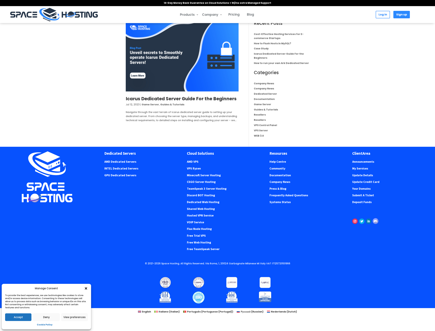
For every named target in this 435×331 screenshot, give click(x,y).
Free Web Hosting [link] (199, 242)
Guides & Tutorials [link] (172, 104)
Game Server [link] (150, 104)
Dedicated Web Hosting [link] (203, 202)
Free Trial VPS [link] (196, 236)
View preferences (74, 317)
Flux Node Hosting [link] (199, 229)
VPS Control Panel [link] (265, 125)
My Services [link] (360, 168)
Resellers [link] (260, 114)
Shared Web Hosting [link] (201, 209)
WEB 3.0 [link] (259, 135)
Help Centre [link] (277, 162)
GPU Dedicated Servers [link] (120, 175)
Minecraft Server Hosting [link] (204, 175)
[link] (54, 14)
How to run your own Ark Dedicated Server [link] (281, 63)
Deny (46, 317)
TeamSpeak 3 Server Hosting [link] (207, 189)
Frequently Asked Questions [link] (288, 195)
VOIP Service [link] (195, 222)
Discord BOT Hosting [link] (201, 195)
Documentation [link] (264, 99)
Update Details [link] (362, 175)
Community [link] (277, 168)
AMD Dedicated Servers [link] (120, 162)
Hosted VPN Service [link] (200, 215)
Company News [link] (264, 83)
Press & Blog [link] (277, 189)
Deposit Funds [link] (362, 202)
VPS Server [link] (261, 130)
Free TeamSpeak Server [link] (203, 249)
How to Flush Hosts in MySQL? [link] (272, 43)
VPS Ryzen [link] (194, 168)
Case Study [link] (261, 48)
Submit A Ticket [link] (363, 195)
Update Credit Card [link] (365, 182)
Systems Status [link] (280, 202)
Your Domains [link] (361, 189)
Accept (18, 317)
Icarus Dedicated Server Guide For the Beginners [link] (181, 99)
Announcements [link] (363, 162)
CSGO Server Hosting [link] (201, 182)
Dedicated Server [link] (265, 94)
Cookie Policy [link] (45, 324)
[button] (86, 288)
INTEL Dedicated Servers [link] (121, 168)
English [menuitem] (146, 311)
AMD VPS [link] (192, 162)
